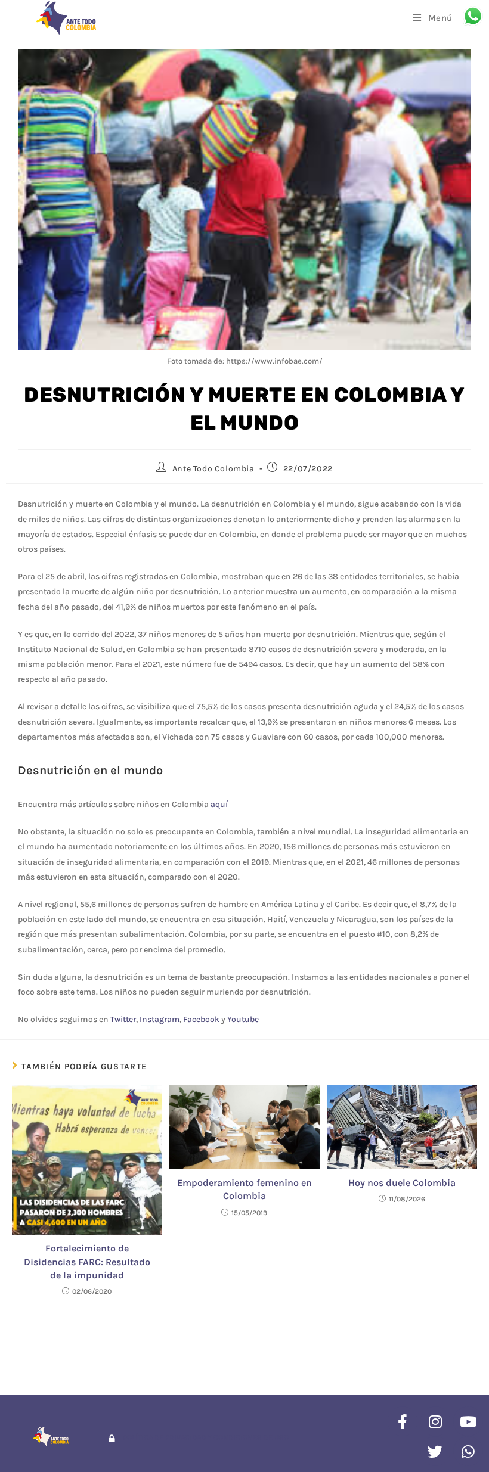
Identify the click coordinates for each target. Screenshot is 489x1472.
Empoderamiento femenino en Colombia (244, 1189)
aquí (219, 804)
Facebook (202, 1019)
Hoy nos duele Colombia (402, 1182)
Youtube (243, 1019)
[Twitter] (435, 1451)
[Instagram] (435, 1421)
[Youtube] (468, 1421)
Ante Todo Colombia (213, 469)
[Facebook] (402, 1421)
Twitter (123, 1019)
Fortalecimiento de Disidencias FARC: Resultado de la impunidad (87, 1262)
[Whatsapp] (468, 1451)
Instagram (159, 1019)
